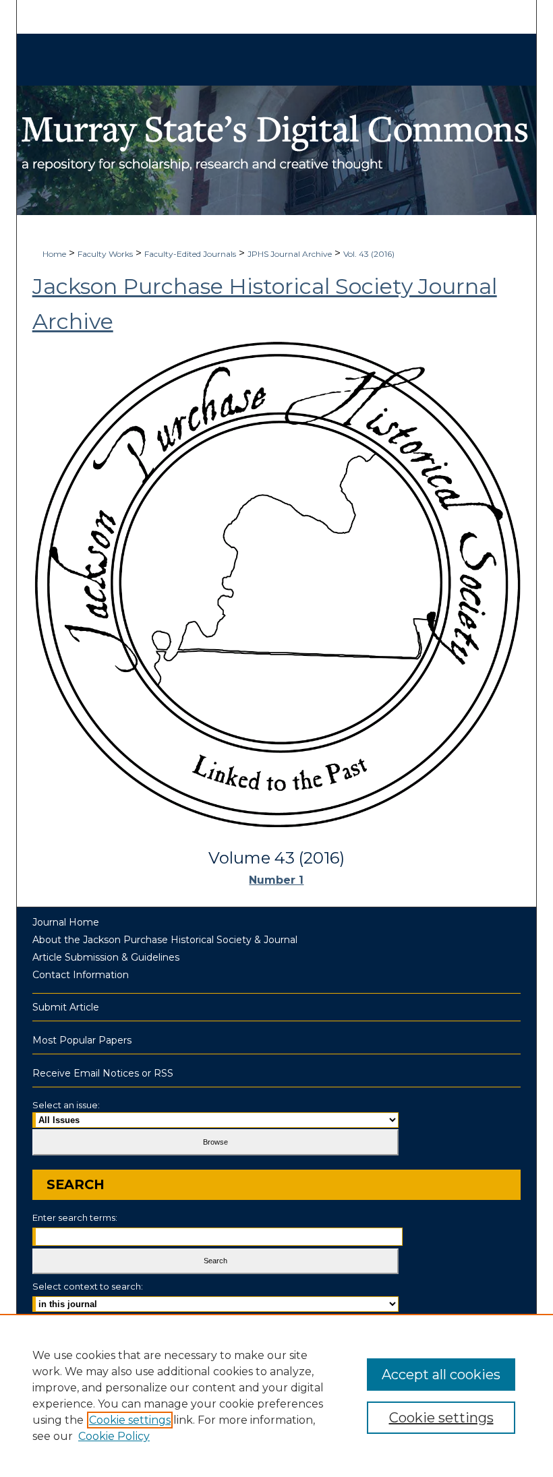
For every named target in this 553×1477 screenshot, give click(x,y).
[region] (276, 1395)
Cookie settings (130, 1420)
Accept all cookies (441, 1374)
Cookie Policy (114, 1436)
